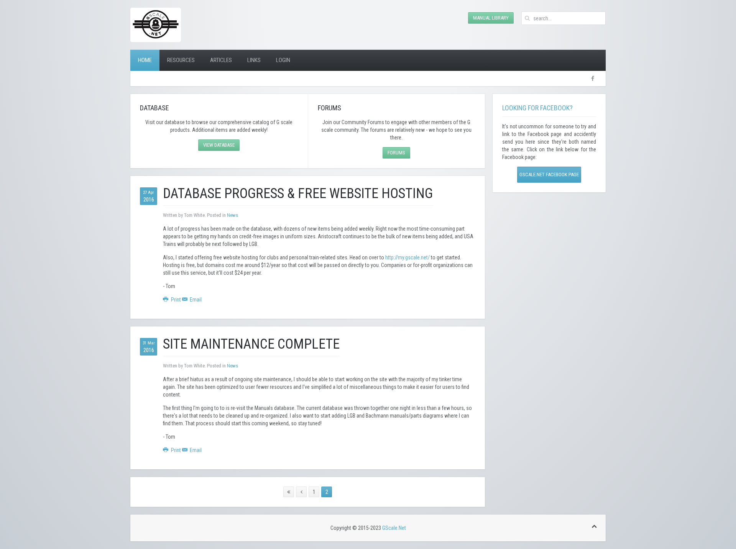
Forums (396, 153)
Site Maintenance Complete (251, 344)
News (232, 215)
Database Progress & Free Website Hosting (298, 193)
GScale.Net (394, 528)
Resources (181, 60)
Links (254, 60)
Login (283, 60)
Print (176, 300)
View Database (219, 145)
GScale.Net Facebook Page (549, 174)
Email (195, 300)
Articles (221, 60)
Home (145, 60)
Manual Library (491, 18)
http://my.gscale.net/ (407, 257)
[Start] (288, 492)
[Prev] (301, 492)
